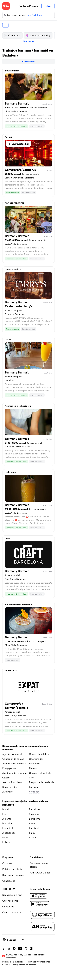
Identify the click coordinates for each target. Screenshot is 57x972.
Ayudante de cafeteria (14, 772)
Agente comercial (12, 754)
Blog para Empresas (13, 874)
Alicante (6, 818)
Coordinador (36, 758)
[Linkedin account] (31, 948)
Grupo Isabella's (13, 269)
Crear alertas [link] (28, 61)
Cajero (6, 777)
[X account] (26, 948)
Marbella (7, 823)
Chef (31, 777)
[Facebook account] (14, 948)
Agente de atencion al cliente (14, 763)
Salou (32, 832)
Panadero (34, 763)
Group (8, 339)
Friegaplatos (9, 768)
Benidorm (34, 818)
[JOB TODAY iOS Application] (38, 896)
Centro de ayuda (11, 912)
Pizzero (33, 768)
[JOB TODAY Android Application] (39, 904)
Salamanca (35, 814)
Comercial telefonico (40, 754)
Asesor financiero (12, 782)
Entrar (48, 6)
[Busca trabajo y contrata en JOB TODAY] (6, 6)
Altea (32, 823)
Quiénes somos (11, 900)
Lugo (5, 814)
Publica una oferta (12, 869)
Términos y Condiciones (38, 961)
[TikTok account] (3, 948)
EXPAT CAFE (11, 670)
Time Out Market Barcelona (18, 604)
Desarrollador (9, 786)
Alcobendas (8, 832)
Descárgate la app (12, 894)
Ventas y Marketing (40, 35)
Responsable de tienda (41, 782)
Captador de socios (13, 758)
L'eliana (6, 842)
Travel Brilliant (12, 70)
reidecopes (10, 472)
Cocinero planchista (40, 772)
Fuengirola (8, 828)
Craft (7, 538)
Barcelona (34, 809)
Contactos (8, 906)
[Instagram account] (9, 948)
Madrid (6, 809)
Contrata (7, 863)
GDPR (5, 964)
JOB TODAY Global (40, 872)
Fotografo (34, 786)
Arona (32, 837)
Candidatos (8, 880)
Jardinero (7, 791)
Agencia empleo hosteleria (18, 406)
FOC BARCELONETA (14, 203)
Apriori (8, 137)
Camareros (14, 35)
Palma (5, 837)
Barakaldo (34, 828)
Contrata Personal (29, 6)
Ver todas (28, 41)
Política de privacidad (13, 961)
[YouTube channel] (20, 948)
